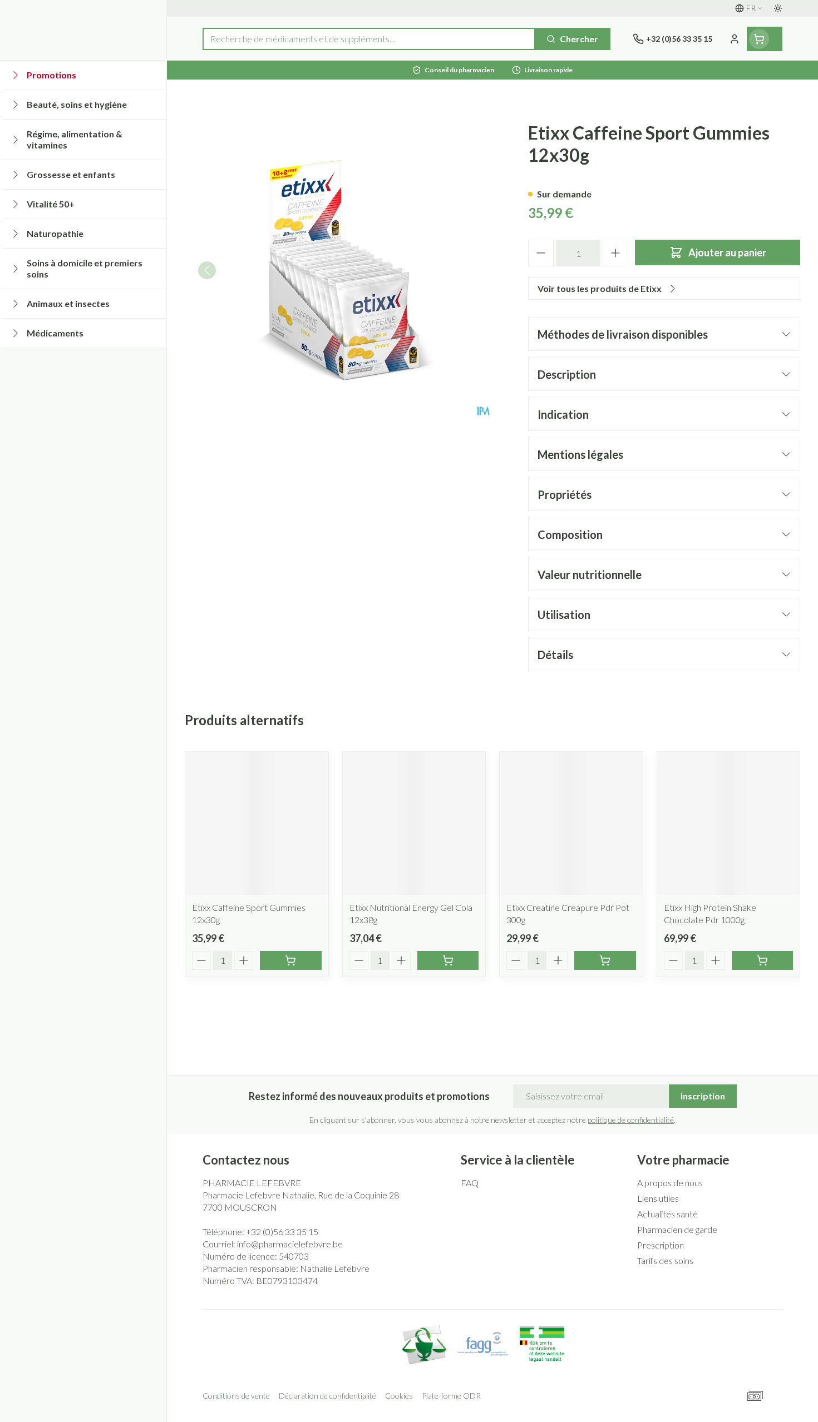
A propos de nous (670, 1182)
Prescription (660, 1245)
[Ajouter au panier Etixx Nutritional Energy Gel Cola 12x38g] (448, 960)
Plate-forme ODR (451, 1395)
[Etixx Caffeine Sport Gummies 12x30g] (256, 823)
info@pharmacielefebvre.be (290, 1243)
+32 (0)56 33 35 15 (282, 1231)
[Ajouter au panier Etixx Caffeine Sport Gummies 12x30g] (291, 960)
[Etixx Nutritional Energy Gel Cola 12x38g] (414, 823)
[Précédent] (207, 270)
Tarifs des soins (665, 1260)
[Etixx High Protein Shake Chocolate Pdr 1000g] (728, 823)
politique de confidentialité (631, 1119)
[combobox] (369, 39)
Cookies (399, 1395)
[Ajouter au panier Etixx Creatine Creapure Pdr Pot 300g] (605, 960)
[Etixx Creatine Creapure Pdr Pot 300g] (571, 823)
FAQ (470, 1182)
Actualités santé (667, 1213)
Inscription (703, 1096)
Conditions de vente (236, 1395)
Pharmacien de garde (677, 1229)
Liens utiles (658, 1198)
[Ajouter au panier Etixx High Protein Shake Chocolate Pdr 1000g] (763, 960)
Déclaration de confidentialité (327, 1395)
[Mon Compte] (734, 38)
